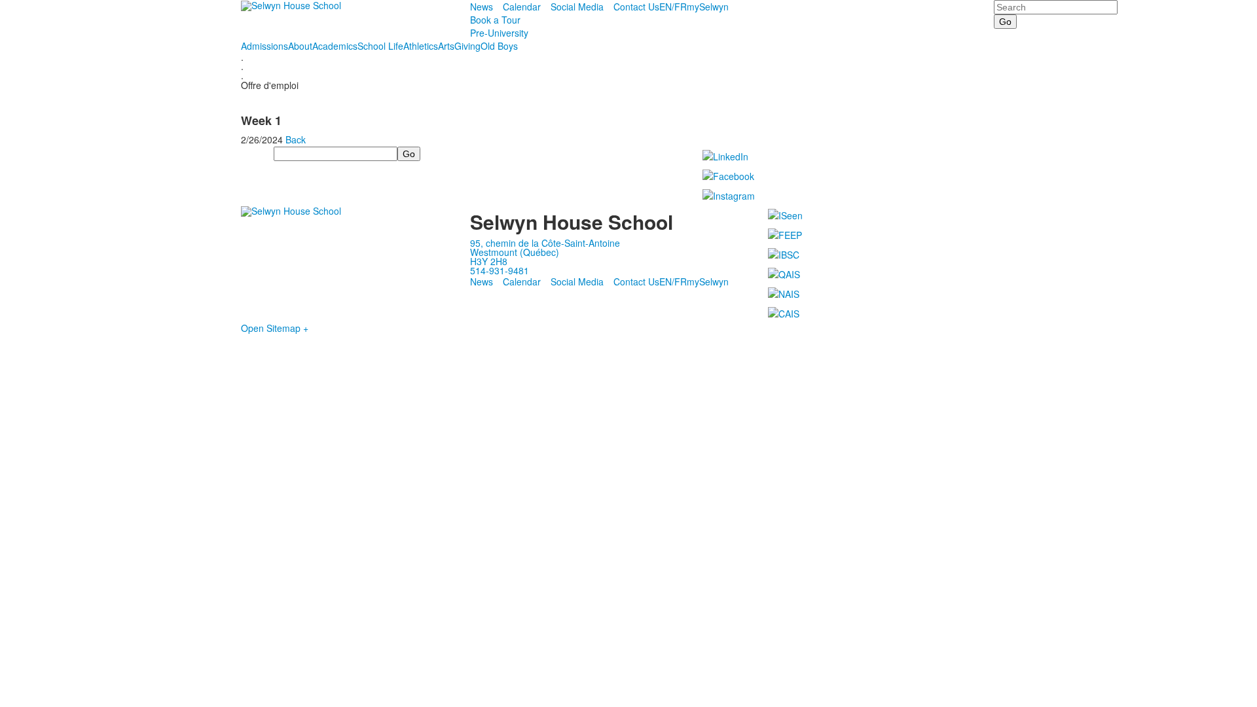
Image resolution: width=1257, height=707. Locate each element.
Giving (467, 45)
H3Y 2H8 (488, 261)
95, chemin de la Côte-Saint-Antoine (545, 242)
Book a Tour (495, 19)
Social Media (577, 6)
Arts (446, 45)
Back (295, 139)
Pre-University (499, 32)
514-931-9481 (499, 270)
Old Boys (499, 45)
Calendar (522, 6)
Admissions (264, 45)
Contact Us (636, 6)
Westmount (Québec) (514, 252)
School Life (380, 45)
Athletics (420, 45)
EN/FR (673, 6)
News (481, 6)
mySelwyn (708, 6)
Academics (334, 45)
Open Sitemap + (274, 328)
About (300, 45)
